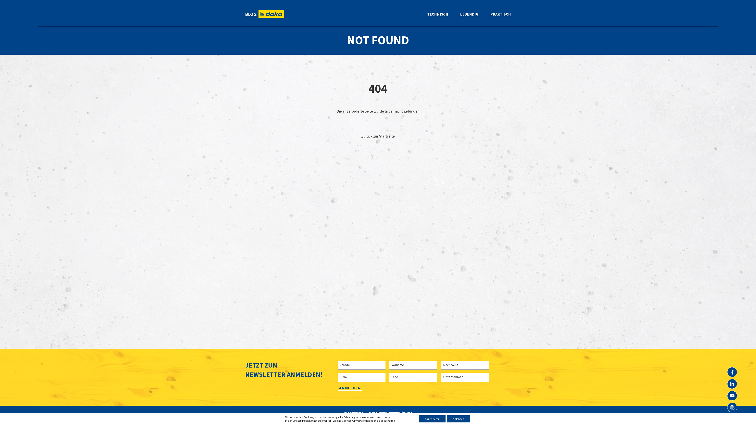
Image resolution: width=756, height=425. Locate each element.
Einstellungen (301, 420)
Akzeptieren (432, 419)
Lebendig (469, 14)
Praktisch (500, 14)
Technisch (437, 14)
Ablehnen (458, 419)
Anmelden (350, 388)
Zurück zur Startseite (378, 136)
